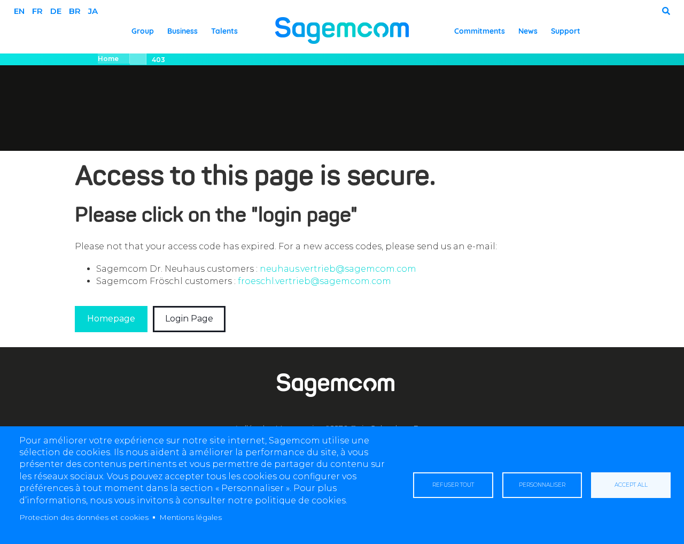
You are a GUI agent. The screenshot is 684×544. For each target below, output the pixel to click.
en (19, 11)
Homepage (111, 318)
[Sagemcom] (342, 30)
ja (93, 11)
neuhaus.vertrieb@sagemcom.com (338, 269)
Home (108, 59)
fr (37, 11)
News (528, 31)
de (55, 11)
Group (142, 31)
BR (75, 11)
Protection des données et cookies (84, 517)
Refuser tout (453, 484)
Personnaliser (542, 484)
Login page (189, 318)
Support (565, 31)
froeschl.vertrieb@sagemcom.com (314, 281)
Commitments (479, 31)
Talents (224, 31)
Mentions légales (190, 517)
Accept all (631, 484)
